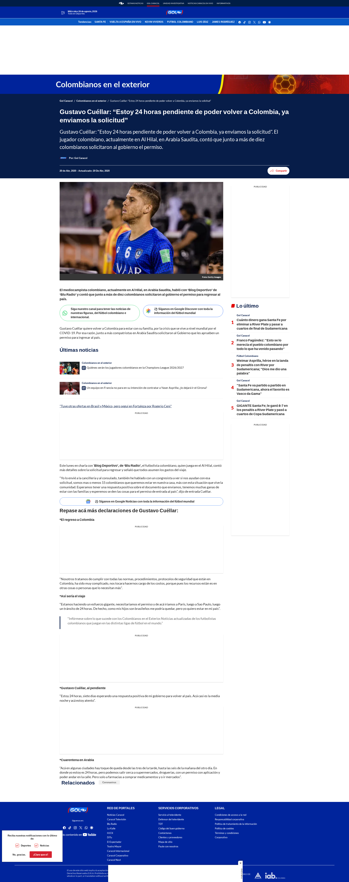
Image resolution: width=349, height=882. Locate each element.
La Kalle (111, 828)
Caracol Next (114, 860)
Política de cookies (224, 828)
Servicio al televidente (169, 815)
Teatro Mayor (114, 846)
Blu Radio (112, 824)
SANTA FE (100, 22)
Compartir (281, 170)
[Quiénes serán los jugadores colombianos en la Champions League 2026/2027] (70, 368)
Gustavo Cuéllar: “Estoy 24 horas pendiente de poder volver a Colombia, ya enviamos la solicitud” (160, 101)
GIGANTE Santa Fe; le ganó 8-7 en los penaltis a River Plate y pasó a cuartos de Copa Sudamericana (262, 410)
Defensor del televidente (171, 819)
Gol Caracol (153, 3)
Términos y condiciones (227, 833)
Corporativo (221, 837)
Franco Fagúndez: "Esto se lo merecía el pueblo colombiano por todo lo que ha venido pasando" (262, 344)
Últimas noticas (135, 3)
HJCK (110, 833)
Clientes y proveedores (170, 837)
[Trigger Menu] (63, 12)
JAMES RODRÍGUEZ (223, 22)
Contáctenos (165, 833)
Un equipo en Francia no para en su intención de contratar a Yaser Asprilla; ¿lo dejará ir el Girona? (147, 387)
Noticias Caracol (115, 815)
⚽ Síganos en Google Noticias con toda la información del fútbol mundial (144, 501)
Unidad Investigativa (173, 3)
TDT (160, 824)
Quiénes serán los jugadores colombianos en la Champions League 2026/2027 (135, 367)
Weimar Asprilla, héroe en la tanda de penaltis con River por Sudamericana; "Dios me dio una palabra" (262, 366)
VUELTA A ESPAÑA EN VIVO (125, 22)
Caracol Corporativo (117, 855)
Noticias (44, 845)
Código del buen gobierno (171, 828)
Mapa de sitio (165, 842)
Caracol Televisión (116, 819)
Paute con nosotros (168, 846)
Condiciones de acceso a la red (230, 815)
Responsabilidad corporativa (229, 819)
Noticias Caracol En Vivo (200, 3)
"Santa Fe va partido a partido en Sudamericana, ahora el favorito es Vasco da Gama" (263, 389)
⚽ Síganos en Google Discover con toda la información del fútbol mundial (183, 311)
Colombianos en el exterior (91, 101)
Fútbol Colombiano (247, 355)
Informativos (223, 3)
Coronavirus (109, 782)
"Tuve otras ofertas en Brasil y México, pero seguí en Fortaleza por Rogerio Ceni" (116, 406)
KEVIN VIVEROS (154, 22)
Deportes (26, 845)
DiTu (109, 837)
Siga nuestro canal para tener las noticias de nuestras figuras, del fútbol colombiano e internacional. (101, 313)
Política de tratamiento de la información (236, 824)
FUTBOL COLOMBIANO (180, 22)
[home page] (121, 3)
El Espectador (114, 842)
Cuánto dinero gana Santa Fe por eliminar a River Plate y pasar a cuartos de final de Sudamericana (262, 324)
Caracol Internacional (118, 851)
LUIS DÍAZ (202, 22)
